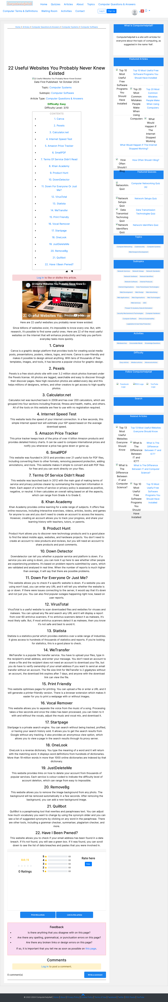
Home (43, 4)
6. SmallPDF (59, 152)
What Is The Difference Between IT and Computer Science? (146, 469)
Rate (88, 864)
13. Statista (59, 203)
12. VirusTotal (59, 196)
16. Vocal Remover (59, 223)
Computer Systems (70, 27)
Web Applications (123, 297)
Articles (68, 4)
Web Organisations (138, 297)
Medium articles (136, 362)
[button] (136, 12)
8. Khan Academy (59, 166)
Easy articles (124, 362)
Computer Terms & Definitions (20, 11)
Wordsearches (122, 343)
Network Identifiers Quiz (145, 225)
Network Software (131, 282)
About (80, 4)
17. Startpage (59, 230)
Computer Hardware (153, 313)
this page (90, 948)
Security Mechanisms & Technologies (130, 313)
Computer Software (89, 27)
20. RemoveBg (59, 250)
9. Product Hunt (59, 172)
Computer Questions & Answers (116, 4)
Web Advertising (151, 292)
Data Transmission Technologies (147, 287)
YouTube (140, 997)
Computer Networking (124, 247)
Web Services (135, 303)
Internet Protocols (146, 282)
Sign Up (111, 11)
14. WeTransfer (59, 210)
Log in (102, 11)
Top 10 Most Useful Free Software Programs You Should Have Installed (145, 74)
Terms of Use (100, 997)
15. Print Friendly (59, 217)
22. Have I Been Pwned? (59, 264)
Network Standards (153, 271)
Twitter (121, 997)
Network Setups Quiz (146, 198)
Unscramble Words (136, 343)
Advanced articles (151, 362)
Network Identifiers (146, 276)
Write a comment (95, 975)
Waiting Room (49, 11)
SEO (144, 303)
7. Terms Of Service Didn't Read (59, 159)
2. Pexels (59, 125)
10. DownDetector (59, 179)
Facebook (112, 997)
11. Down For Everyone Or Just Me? (59, 188)
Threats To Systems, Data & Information (138, 308)
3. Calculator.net (59, 132)
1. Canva (59, 118)
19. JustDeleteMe (59, 244)
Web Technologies (153, 297)
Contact (80, 11)
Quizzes (55, 4)
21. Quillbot (59, 257)
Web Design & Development (138, 252)
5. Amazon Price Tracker (59, 145)
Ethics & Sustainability (146, 319)
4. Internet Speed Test (59, 139)
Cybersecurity (140, 247)
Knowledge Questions (152, 343)
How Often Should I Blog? (145, 160)
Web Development (126, 292)
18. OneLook (59, 237)
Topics (91, 4)
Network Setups (138, 271)
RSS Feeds (130, 997)
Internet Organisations (126, 287)
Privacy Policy (73, 997)
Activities (66, 11)
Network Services (124, 271)
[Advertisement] (56, 46)
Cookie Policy (87, 997)
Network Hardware (130, 276)
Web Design (139, 292)
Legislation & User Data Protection (138, 324)
